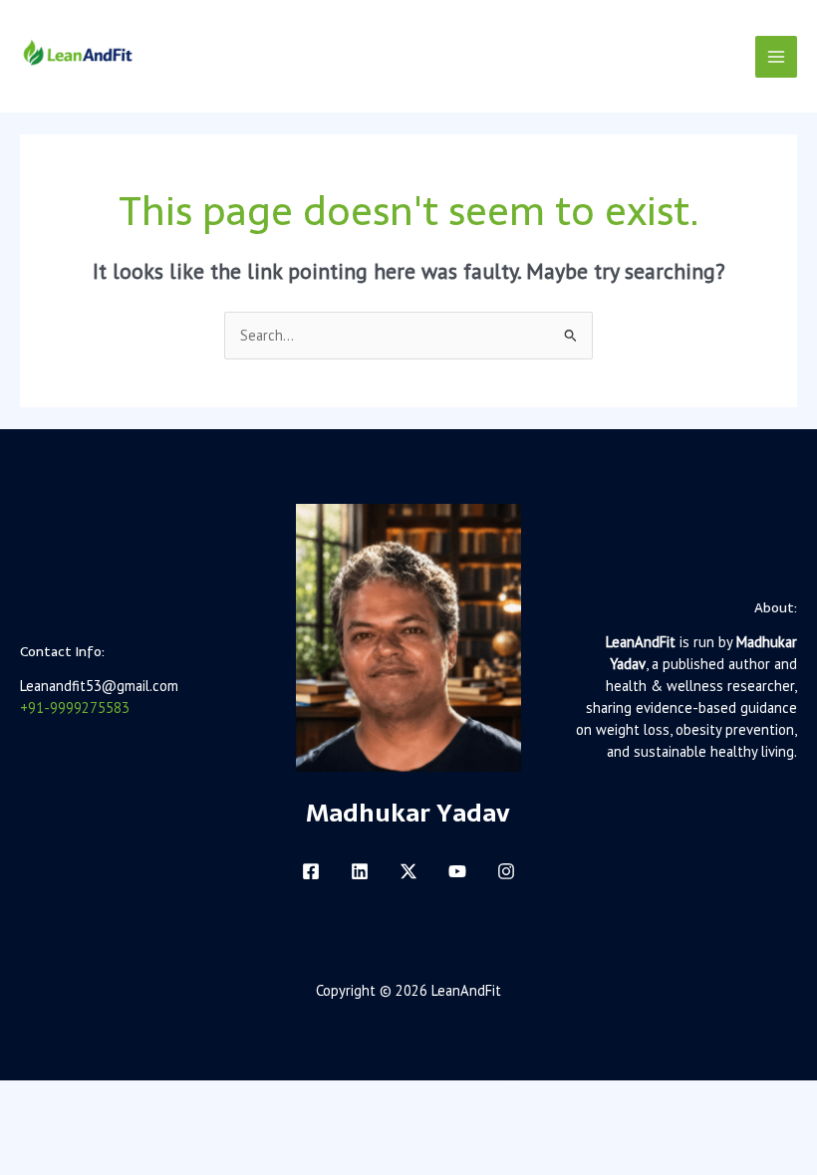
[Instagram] (506, 871)
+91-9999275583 (75, 707)
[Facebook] (311, 871)
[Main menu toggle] (776, 57)
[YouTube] (457, 871)
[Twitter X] (408, 871)
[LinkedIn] (360, 871)
